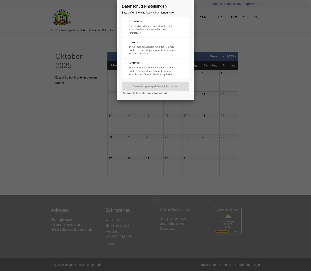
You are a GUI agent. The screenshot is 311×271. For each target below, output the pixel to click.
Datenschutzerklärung (136, 93)
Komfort (153, 48)
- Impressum (160, 93)
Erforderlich (151, 27)
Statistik (151, 68)
